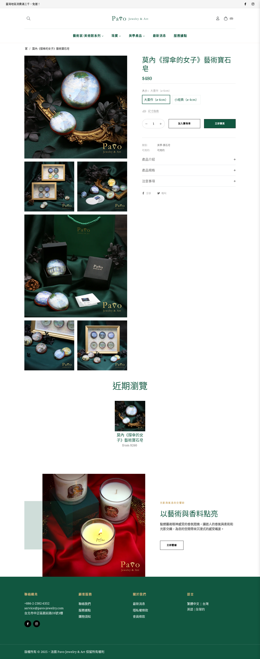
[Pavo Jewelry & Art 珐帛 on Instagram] (252, 4)
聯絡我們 (85, 604)
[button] (28, 18)
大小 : (156, 90)
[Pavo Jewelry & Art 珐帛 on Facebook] (245, 4)
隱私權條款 (140, 610)
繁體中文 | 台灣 (198, 604)
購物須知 (85, 616)
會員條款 (139, 616)
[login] (218, 18)
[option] (76, 107)
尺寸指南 (153, 111)
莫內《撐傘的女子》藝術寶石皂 (130, 437)
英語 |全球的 (196, 609)
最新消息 (139, 604)
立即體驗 (172, 545)
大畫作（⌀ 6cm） (156, 99)
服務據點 (85, 610)
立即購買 (220, 123)
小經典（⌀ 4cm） (187, 99)
